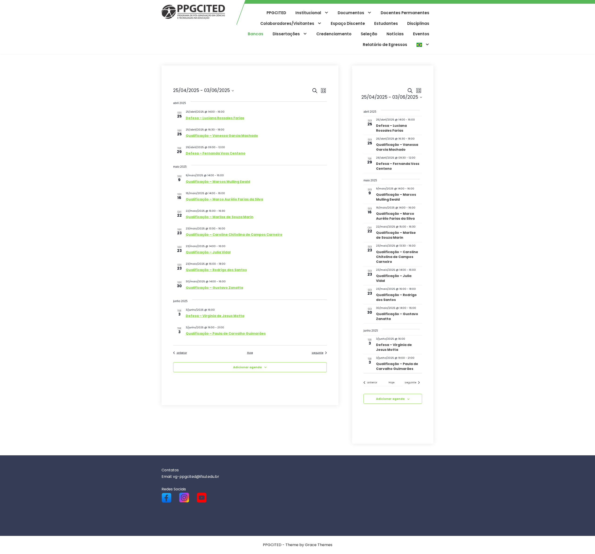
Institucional (308, 13)
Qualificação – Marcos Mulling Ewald (218, 181)
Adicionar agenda (247, 367)
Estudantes (386, 23)
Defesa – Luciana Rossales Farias (215, 118)
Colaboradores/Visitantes (287, 23)
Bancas (255, 34)
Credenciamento (333, 34)
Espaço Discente (348, 23)
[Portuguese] (422, 45)
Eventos (421, 34)
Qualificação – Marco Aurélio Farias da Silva (224, 199)
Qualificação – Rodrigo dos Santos (216, 269)
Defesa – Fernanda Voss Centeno (215, 153)
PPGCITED (276, 13)
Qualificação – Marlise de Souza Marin (219, 217)
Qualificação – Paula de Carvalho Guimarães (226, 333)
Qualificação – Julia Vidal (208, 252)
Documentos (351, 13)
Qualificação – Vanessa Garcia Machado (222, 135)
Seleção (369, 34)
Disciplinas (418, 23)
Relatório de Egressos (385, 44)
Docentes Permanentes (405, 13)
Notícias (395, 34)
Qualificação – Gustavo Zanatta (214, 287)
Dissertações (286, 34)
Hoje (250, 353)
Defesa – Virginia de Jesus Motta (215, 315)
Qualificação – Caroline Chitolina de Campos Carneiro (234, 234)
